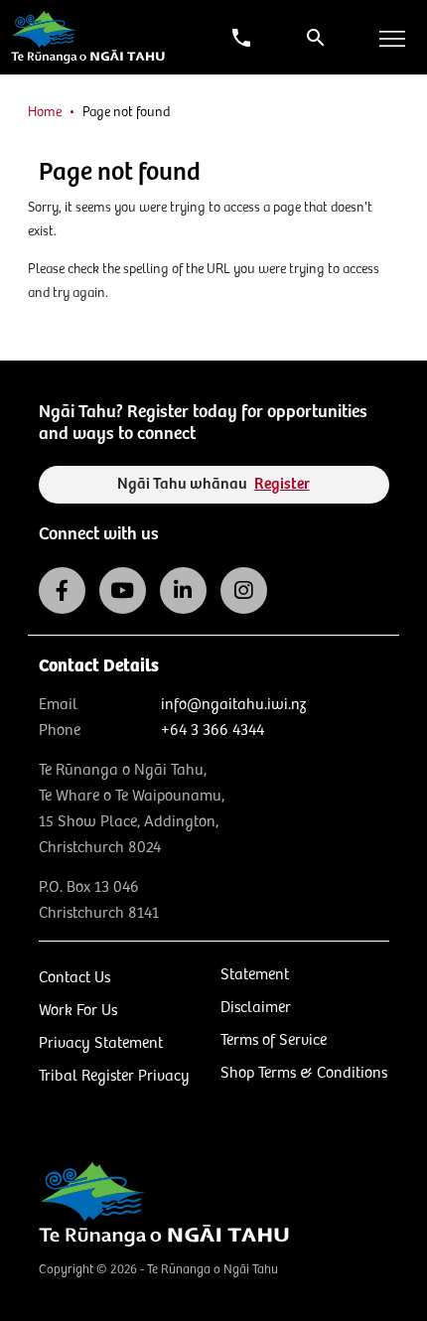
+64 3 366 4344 (212, 730)
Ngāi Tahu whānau (213, 484)
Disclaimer (255, 1007)
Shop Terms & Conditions (303, 1073)
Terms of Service (273, 1040)
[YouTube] (122, 590)
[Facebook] (62, 590)
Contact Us (74, 977)
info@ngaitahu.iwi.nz (233, 704)
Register (282, 484)
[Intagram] (243, 590)
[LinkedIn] (183, 590)
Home (45, 112)
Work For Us (78, 1010)
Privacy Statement (101, 1043)
